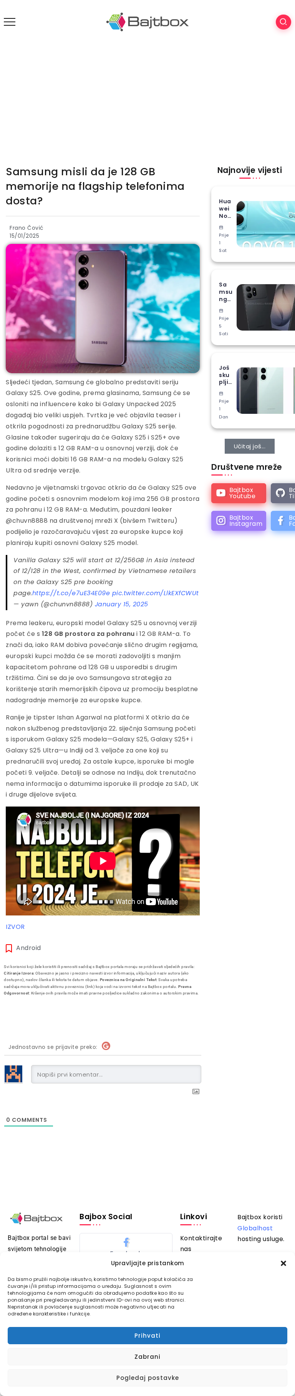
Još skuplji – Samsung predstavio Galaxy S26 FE (226, 375)
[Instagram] (239, 520)
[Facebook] (126, 1246)
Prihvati (147, 1336)
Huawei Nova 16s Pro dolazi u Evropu (225, 208)
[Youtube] (239, 493)
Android (28, 947)
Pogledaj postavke (147, 1378)
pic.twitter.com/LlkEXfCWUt (155, 593)
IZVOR (15, 926)
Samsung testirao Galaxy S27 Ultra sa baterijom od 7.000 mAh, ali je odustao (226, 292)
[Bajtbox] (147, 21)
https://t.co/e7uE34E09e (71, 593)
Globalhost (255, 1228)
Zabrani (147, 1357)
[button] (283, 1263)
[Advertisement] (147, 101)
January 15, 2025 (121, 604)
